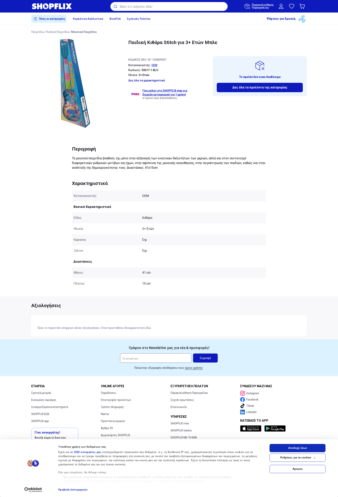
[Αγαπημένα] (292, 6)
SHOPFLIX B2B (40, 414)
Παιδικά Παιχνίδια (57, 31)
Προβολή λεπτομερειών (72, 489)
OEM (154, 65)
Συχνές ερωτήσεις (182, 399)
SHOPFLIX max (180, 423)
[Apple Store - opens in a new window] (251, 428)
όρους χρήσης (194, 367)
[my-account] (281, 6)
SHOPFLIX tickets (181, 430)
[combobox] (169, 6)
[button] (303, 6)
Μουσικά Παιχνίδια (84, 31)
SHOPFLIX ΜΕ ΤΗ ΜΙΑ (184, 437)
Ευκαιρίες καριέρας (43, 399)
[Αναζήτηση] (115, 6)
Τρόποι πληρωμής (112, 407)
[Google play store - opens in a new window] (275, 428)
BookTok (115, 18)
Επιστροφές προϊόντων (116, 399)
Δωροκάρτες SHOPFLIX (115, 435)
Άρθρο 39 (107, 428)
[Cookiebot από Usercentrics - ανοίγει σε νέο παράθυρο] (33, 489)
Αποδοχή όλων (297, 447)
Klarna (105, 414)
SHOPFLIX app (40, 421)
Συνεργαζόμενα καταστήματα (49, 407)
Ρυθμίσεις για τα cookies (295, 457)
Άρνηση (297, 468)
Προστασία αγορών (113, 421)
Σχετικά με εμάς (41, 392)
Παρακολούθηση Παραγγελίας (189, 392)
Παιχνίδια (37, 31)
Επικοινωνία (179, 407)
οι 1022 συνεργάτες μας (85, 452)
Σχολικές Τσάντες (139, 18)
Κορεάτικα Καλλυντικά (88, 18)
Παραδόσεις (108, 392)
